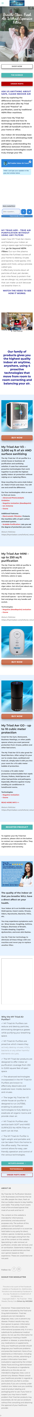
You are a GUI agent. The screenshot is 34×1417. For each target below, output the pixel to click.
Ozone (5, 612)
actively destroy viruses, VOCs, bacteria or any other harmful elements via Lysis (15, 1050)
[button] (2, 3)
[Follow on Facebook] (14, 1269)
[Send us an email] (19, 1269)
